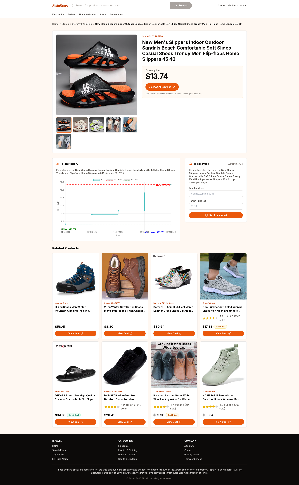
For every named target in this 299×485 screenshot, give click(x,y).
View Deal (73, 333)
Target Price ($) (197, 201)
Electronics (58, 14)
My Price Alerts (60, 459)
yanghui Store (61, 303)
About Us (189, 446)
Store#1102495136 (82, 24)
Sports (103, 14)
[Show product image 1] (63, 125)
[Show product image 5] (129, 125)
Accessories (116, 14)
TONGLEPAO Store (162, 391)
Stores (221, 5)
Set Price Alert (218, 215)
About (243, 5)
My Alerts (233, 5)
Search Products (60, 450)
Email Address (196, 188)
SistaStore (60, 5)
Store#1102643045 (113, 391)
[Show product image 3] (96, 125)
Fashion (71, 14)
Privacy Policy (191, 454)
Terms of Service (193, 459)
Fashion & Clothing (127, 450)
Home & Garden (87, 14)
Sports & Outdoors (127, 459)
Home (55, 24)
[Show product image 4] (113, 125)
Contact (188, 450)
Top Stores (58, 454)
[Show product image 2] (80, 125)
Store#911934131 (112, 303)
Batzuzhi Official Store (163, 303)
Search (183, 5)
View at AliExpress (160, 86)
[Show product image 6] (63, 141)
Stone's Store (209, 303)
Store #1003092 (62, 391)
